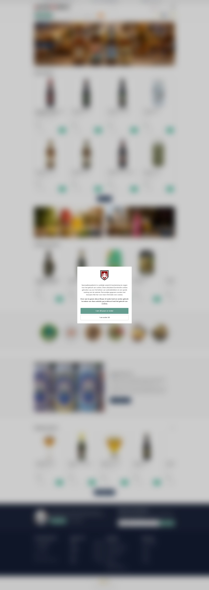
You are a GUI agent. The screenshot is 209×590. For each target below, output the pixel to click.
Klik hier (96, 295)
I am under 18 (104, 317)
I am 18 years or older (104, 311)
